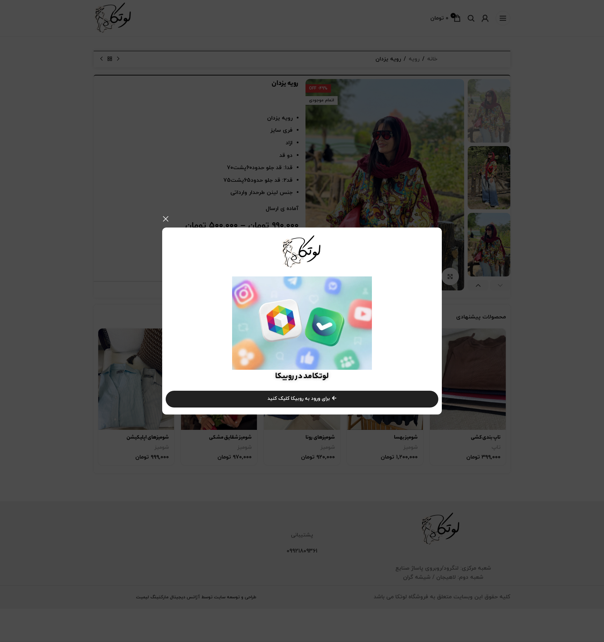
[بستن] (165, 219)
